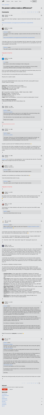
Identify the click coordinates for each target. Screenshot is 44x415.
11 (33, 12)
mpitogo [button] (6, 245)
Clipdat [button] (6, 203)
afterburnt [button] (6, 15)
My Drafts (22, 401)
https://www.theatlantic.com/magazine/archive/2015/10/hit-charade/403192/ (17, 22)
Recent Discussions (5, 395)
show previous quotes (8, 111)
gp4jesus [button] (6, 58)
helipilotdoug (6, 224)
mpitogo (5, 305)
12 (35, 12)
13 (37, 12)
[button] (41, 8)
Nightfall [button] (6, 28)
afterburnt (6, 32)
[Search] (31, 1)
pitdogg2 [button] (6, 192)
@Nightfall (4, 159)
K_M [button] (5, 338)
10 (31, 12)
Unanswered (22, 404)
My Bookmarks (22, 398)
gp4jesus (5, 110)
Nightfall (5, 133)
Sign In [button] (4, 389)
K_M (4, 62)
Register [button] (11, 389)
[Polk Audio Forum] (3, 1)
